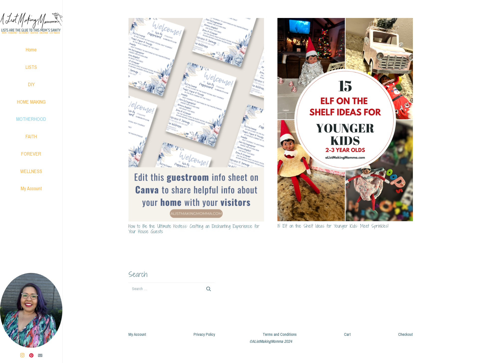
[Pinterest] (31, 355)
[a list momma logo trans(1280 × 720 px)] (31, 23)
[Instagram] (22, 355)
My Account (137, 334)
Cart (347, 334)
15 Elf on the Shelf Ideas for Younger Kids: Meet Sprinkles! (332, 226)
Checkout (405, 334)
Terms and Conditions (280, 334)
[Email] (40, 355)
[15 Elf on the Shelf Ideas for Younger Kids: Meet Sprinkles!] (345, 21)
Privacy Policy (204, 334)
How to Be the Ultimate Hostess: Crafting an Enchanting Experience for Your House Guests (193, 229)
